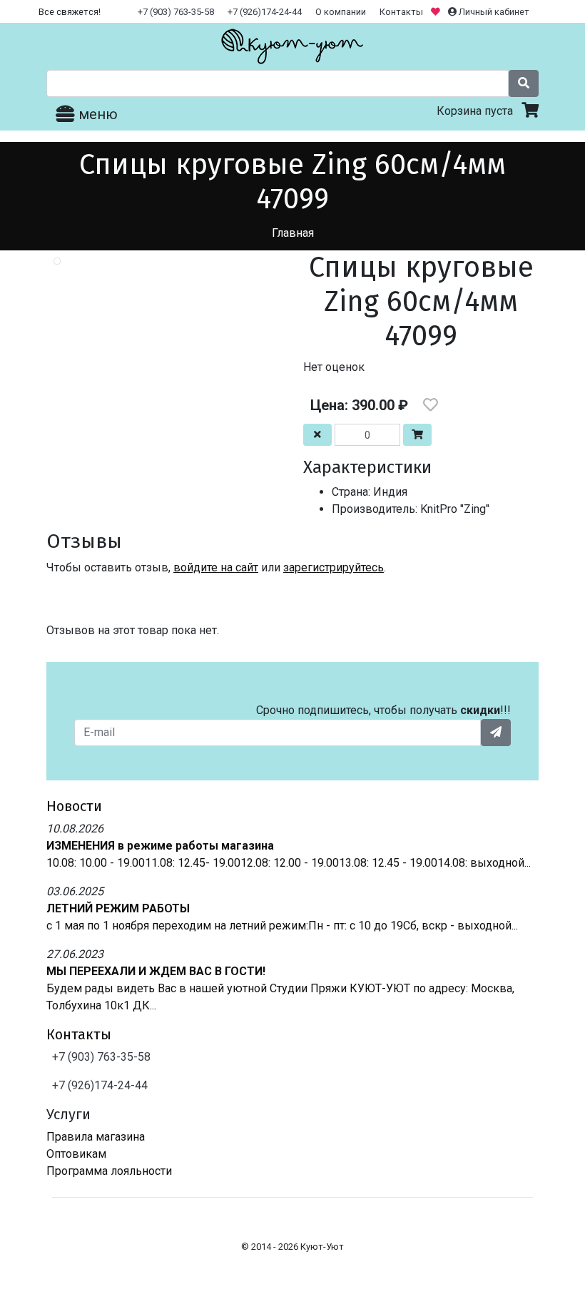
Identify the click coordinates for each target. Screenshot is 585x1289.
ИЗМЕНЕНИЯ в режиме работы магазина (160, 845)
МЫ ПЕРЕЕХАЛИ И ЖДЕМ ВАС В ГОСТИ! (155, 971)
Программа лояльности (109, 1171)
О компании (340, 11)
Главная (293, 233)
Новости (74, 806)
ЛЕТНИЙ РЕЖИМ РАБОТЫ (118, 908)
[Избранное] (436, 11)
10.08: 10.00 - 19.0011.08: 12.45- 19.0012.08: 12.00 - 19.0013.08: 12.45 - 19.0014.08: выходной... (288, 863)
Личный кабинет (493, 11)
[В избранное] (430, 405)
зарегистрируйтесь (333, 567)
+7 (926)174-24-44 (265, 11)
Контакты (401, 11)
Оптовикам (76, 1154)
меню (96, 114)
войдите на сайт (215, 567)
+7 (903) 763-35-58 (176, 11)
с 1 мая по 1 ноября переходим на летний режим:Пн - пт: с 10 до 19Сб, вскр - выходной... (282, 925)
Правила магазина (95, 1136)
